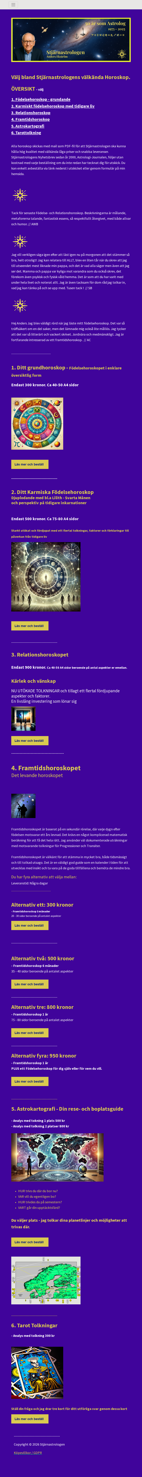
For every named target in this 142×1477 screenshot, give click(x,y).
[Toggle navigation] (13, 4)
